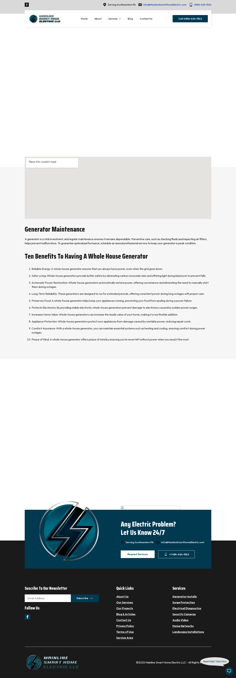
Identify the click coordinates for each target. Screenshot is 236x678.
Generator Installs (184, 596)
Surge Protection (183, 602)
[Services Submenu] (121, 18)
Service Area (124, 637)
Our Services (124, 602)
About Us (122, 596)
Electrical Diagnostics (186, 608)
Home (84, 18)
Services (113, 18)
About (98, 18)
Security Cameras (184, 614)
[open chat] (229, 671)
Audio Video (180, 620)
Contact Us (146, 18)
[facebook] (27, 5)
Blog (130, 18)
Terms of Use (125, 632)
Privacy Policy (125, 626)
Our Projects (124, 608)
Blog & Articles (125, 614)
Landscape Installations (188, 632)
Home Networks (183, 626)
